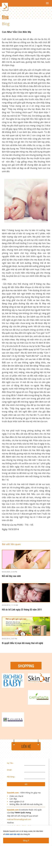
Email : (9, 770)
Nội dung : (11, 776)
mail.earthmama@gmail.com (19, 819)
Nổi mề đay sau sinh (11, 575)
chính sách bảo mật (12, 834)
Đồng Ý (26, 840)
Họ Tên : (10, 763)
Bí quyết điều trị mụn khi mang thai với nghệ (22, 642)
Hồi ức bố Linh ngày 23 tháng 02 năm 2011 (22, 609)
